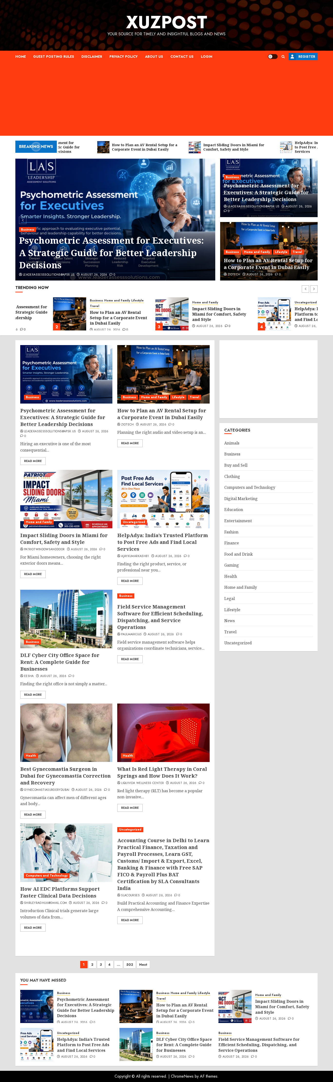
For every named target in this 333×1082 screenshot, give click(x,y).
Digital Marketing (241, 498)
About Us (154, 56)
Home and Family (257, 252)
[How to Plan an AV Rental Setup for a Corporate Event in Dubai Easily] (32, 313)
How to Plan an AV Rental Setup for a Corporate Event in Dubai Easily (268, 263)
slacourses (130, 896)
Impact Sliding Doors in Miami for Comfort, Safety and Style (181, 314)
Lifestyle (281, 252)
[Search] (283, 56)
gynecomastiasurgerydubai (46, 790)
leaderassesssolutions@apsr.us (49, 275)
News (229, 620)
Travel (297, 252)
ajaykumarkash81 (135, 556)
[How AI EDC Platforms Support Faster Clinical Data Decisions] (66, 852)
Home (20, 56)
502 (129, 964)
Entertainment (238, 520)
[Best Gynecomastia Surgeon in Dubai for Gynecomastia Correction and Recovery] (66, 733)
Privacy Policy (123, 56)
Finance (231, 543)
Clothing (232, 476)
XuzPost (166, 22)
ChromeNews (182, 1076)
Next (143, 964)
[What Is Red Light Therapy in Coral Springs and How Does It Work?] (163, 733)
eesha (29, 676)
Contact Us (182, 56)
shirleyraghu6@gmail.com (45, 903)
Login (206, 56)
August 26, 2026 (94, 275)
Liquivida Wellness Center (142, 783)
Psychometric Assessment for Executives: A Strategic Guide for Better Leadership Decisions (111, 252)
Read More (33, 461)
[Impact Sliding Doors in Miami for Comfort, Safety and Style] (134, 313)
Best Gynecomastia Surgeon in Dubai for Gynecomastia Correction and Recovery (65, 776)
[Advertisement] (166, 99)
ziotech (234, 275)
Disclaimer (91, 56)
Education (233, 509)
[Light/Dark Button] (273, 56)
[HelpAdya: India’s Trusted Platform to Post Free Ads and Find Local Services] (236, 313)
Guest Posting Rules (53, 56)
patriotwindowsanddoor (44, 549)
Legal (229, 598)
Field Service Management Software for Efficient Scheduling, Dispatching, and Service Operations (160, 616)
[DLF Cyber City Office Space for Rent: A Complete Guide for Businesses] (66, 619)
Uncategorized (268, 302)
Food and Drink (238, 554)
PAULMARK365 (131, 635)
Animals (231, 443)
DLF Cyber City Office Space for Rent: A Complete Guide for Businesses (59, 662)
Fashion (231, 532)
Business (27, 229)
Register (306, 56)
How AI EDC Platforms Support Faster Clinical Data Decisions (60, 892)
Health (31, 756)
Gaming (231, 565)
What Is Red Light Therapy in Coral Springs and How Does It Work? (162, 772)
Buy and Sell (235, 465)
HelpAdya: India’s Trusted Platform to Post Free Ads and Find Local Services (283, 314)
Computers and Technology (47, 875)
